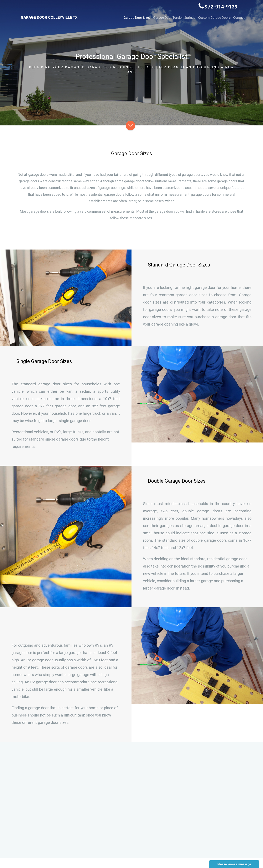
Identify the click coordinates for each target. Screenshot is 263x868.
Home (102, 776)
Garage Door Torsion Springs (174, 17)
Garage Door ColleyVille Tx (49, 17)
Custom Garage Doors (214, 17)
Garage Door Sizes (137, 17)
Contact (239, 17)
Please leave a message (234, 864)
